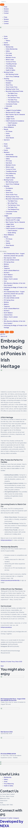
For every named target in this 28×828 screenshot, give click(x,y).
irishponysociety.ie (6, 540)
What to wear (10, 59)
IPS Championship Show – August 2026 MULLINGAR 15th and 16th (13, 699)
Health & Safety (10, 70)
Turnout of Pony (11, 61)
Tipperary (7, 268)
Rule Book (9, 55)
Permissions (9, 80)
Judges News (10, 116)
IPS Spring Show (9, 262)
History (8, 40)
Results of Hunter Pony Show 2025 (11, 661)
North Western (8, 274)
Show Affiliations (9, 127)
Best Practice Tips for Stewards (15, 114)
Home (5, 36)
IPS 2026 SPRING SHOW (11, 260)
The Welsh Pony (12, 93)
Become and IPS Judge (13, 112)
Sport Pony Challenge (12, 76)
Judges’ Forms (10, 118)
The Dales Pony (12, 100)
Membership (9, 47)
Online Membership (11, 49)
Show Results (10, 138)
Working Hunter (8, 72)
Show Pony (9, 85)
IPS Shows (9, 131)
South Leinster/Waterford (11, 270)
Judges (6, 108)
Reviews (6, 9)
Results (6, 129)
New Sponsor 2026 (10, 258)
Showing (6, 78)
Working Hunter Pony (12, 89)
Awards (8, 135)
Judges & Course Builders (13, 110)
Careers (6, 11)
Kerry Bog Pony (12, 95)
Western (6, 266)
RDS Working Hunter (12, 74)
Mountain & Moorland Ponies (14, 91)
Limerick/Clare (8, 277)
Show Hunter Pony (11, 87)
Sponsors (7, 140)
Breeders (8, 83)
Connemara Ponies (11, 104)
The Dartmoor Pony (14, 97)
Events (6, 42)
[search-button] (2, 4)
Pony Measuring (11, 66)
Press (5, 7)
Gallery (8, 51)
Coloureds (9, 106)
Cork (5, 281)
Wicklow (6, 264)
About (6, 38)
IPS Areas (9, 53)
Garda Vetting (12, 125)
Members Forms (11, 57)
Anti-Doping (9, 68)
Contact (6, 13)
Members (6, 45)
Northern (6, 272)
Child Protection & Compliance (15, 121)
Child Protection (12, 123)
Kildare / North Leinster (11, 279)
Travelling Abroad (11, 64)
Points (7, 133)
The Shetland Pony (13, 102)
